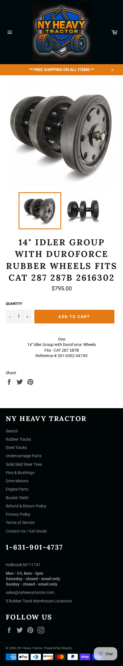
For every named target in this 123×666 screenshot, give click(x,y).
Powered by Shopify (58, 648)
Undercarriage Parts (23, 456)
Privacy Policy (18, 514)
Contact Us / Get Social (26, 531)
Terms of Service (20, 522)
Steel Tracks (16, 447)
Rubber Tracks (18, 439)
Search (12, 431)
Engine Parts (17, 489)
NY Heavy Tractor (29, 648)
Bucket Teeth (17, 497)
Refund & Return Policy (26, 506)
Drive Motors (17, 481)
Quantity (14, 304)
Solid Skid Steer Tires (24, 464)
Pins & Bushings (20, 472)
